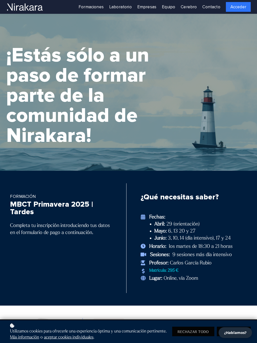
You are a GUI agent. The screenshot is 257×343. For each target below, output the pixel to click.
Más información (24, 337)
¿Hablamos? (235, 332)
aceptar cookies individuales (68, 337)
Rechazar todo (193, 332)
